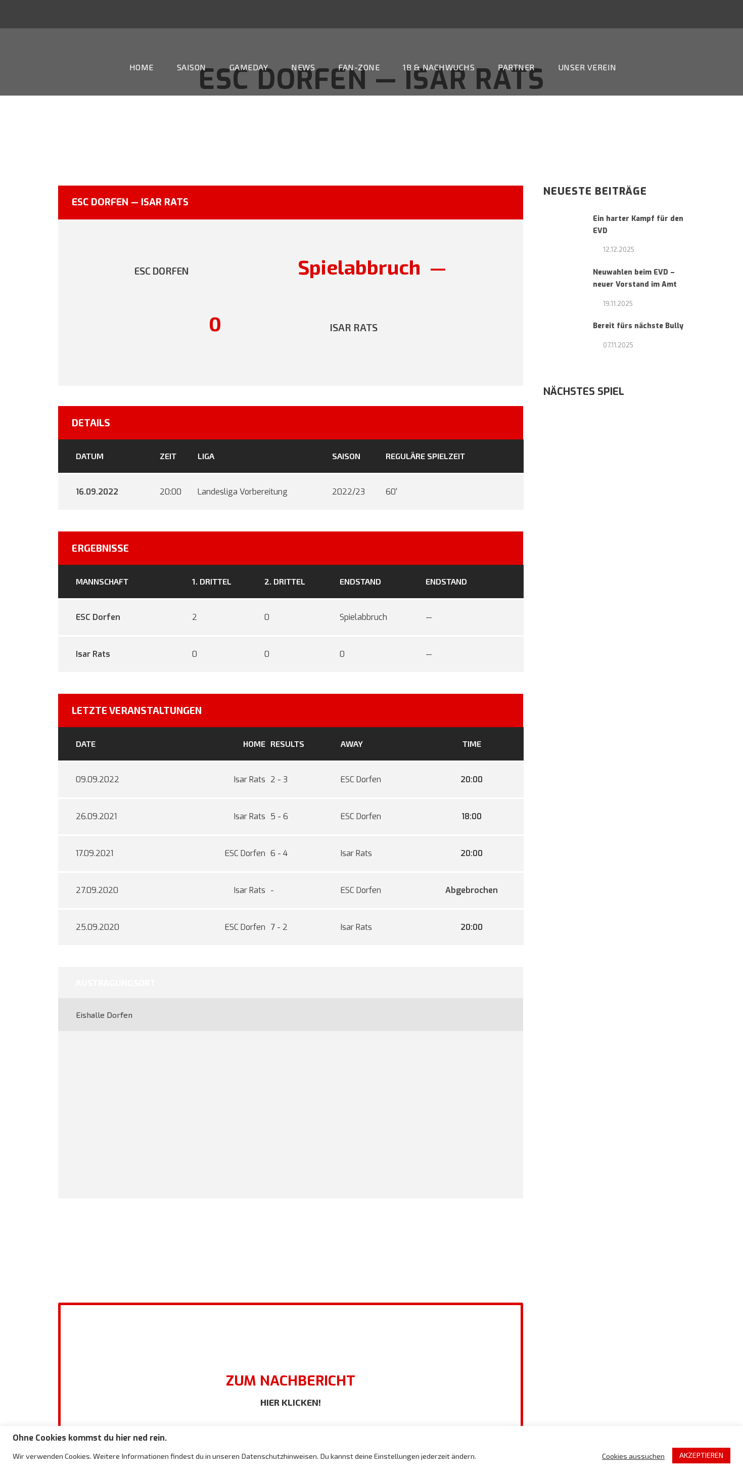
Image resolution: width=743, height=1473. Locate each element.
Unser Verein (587, 67)
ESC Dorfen (98, 617)
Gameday (248, 67)
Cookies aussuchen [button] (633, 1455)
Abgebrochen (471, 890)
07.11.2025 (618, 345)
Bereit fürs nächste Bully (638, 326)
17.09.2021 (94, 853)
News (303, 67)
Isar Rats (93, 654)
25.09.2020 (97, 927)
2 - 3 (279, 779)
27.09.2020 (97, 890)
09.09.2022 (97, 779)
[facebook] (685, 13)
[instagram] (722, 13)
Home (141, 67)
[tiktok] (647, 13)
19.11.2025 (618, 303)
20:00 (471, 779)
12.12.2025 (618, 249)
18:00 (471, 816)
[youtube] (704, 13)
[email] (666, 13)
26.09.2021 (96, 816)
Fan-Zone (359, 67)
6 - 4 (279, 853)
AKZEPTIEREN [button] (701, 1455)
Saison (191, 67)
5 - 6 (279, 816)
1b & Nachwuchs (439, 67)
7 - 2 (279, 927)
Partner (516, 67)
